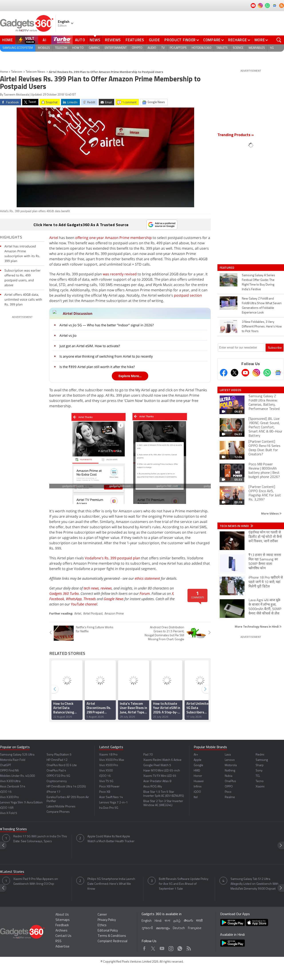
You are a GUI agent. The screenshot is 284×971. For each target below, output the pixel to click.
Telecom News (35, 72)
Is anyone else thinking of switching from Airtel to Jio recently (106, 356)
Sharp (260, 765)
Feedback (62, 925)
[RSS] (281, 5)
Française (194, 928)
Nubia (228, 776)
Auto (80, 40)
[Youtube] (245, 372)
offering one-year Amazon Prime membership (113, 237)
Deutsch (179, 928)
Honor (198, 776)
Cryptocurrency (57, 781)
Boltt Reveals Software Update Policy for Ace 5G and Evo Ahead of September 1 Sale (183, 884)
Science (238, 48)
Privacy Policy (107, 920)
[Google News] (278, 372)
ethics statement (147, 578)
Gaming (94, 48)
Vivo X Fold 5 (8, 813)
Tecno (260, 781)
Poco (228, 792)
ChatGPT (5, 765)
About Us (62, 914)
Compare (212, 40)
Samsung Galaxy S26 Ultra (17, 754)
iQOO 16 (105, 776)
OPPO (229, 786)
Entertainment (116, 48)
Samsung (262, 760)
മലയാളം (163, 928)
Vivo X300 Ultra (10, 781)
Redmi (260, 754)
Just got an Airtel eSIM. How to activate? (89, 346)
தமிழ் (177, 921)
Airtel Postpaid (93, 613)
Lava (228, 754)
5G (272, 48)
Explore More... (130, 376)
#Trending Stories (13, 829)
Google (198, 765)
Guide (154, 40)
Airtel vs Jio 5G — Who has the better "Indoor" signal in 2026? (106, 325)
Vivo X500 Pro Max (111, 760)
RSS (58, 941)
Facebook (56, 598)
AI (45, 40)
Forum (145, 593)
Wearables (256, 48)
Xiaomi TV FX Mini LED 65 (159, 776)
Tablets (222, 48)
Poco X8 (104, 792)
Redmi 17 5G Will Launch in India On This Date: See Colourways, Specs (40, 839)
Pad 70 (148, 754)
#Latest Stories (12, 872)
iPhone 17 (53, 792)
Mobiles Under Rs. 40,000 (17, 776)
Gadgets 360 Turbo (64, 593)
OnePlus (230, 781)
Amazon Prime (114, 613)
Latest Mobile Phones (61, 806)
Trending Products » (235, 135)
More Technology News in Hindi (257, 626)
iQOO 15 (6, 792)
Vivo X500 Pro (108, 765)
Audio (152, 48)
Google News (114, 598)
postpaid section (188, 295)
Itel (196, 797)
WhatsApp (74, 598)
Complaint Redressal (112, 941)
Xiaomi (260, 786)
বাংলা (167, 921)
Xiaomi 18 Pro (108, 754)
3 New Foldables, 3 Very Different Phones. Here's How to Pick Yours (262, 326)
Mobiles (44, 48)
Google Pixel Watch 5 (157, 765)
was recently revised (120, 274)
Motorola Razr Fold (12, 760)
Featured (227, 267)
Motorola (231, 765)
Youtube (162, 947)
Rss (188, 947)
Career (102, 914)
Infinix (197, 786)
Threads (89, 598)
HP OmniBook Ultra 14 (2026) (66, 786)
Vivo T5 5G (106, 781)
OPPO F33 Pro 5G (58, 776)
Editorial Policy (108, 930)
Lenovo (230, 760)
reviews (106, 588)
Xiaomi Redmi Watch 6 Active (162, 760)
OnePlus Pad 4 (56, 770)
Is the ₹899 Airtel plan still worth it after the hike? (97, 366)
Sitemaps (62, 920)
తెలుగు (188, 920)
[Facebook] (223, 372)
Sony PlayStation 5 (59, 754)
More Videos (270, 513)
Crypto (137, 48)
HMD (197, 770)
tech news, (92, 588)
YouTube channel (84, 604)
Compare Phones (58, 812)
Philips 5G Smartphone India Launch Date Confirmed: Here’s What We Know (111, 884)
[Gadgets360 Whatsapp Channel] (267, 372)
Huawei (199, 781)
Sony (259, 770)
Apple (197, 760)
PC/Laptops (178, 48)
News (95, 40)
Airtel (53, 237)
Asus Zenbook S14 (12, 786)
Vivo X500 (106, 770)
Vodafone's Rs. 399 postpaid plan (112, 558)
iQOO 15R (7, 808)
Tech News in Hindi (235, 526)
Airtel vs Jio (68, 335)
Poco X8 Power (109, 786)
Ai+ (196, 754)
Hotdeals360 (201, 48)
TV (163, 48)
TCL (258, 776)
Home (7, 40)
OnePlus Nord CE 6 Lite (62, 765)
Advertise (62, 946)
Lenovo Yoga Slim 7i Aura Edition (21, 802)
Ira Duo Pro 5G (108, 808)
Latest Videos (230, 390)
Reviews (113, 40)
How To (78, 48)
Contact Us (63, 936)
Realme (230, 797)
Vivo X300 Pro (9, 797)
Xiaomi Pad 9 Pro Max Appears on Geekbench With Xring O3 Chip (35, 881)
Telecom (61, 48)
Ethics (102, 925)
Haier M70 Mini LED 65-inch (161, 770)
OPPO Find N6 (9, 770)
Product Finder (180, 40)
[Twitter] (234, 372)
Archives (61, 930)
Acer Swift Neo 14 (111, 797)
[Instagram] (256, 372)
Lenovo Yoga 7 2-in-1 (113, 802)
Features (135, 40)
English (147, 921)
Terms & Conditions (112, 936)
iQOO (197, 792)
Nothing (230, 770)
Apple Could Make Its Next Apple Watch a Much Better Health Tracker (110, 839)
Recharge (237, 40)
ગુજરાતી (147, 928)
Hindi (158, 921)
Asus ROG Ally (152, 786)
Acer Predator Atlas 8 (157, 781)
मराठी (199, 921)
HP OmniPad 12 (57, 760)
